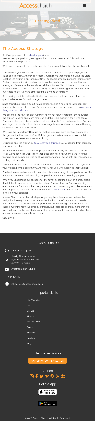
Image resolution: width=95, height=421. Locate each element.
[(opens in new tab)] (47, 392)
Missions (31, 333)
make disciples (35, 55)
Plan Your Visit (33, 300)
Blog (29, 343)
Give (29, 305)
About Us (31, 316)
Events (30, 327)
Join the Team (33, 322)
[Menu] (84, 5)
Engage (30, 311)
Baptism (31, 338)
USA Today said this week (47, 143)
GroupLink (59, 189)
